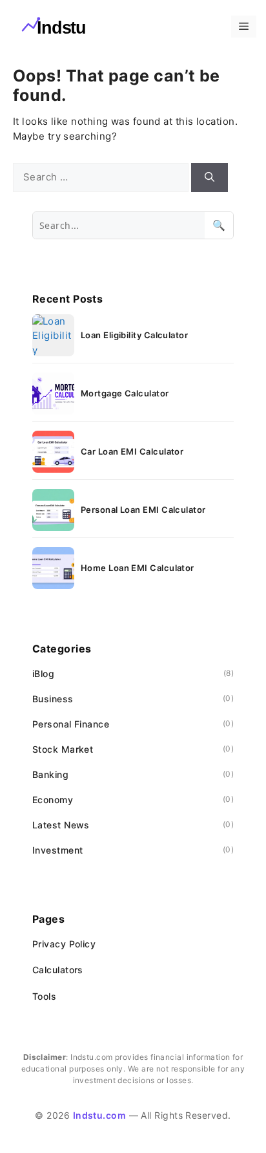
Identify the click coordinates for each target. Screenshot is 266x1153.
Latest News (61, 824)
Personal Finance (70, 723)
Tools (44, 996)
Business (53, 698)
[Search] (209, 177)
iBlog (43, 673)
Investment (57, 850)
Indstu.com (100, 1115)
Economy (52, 799)
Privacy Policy (64, 943)
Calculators (57, 969)
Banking (50, 774)
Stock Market (62, 749)
